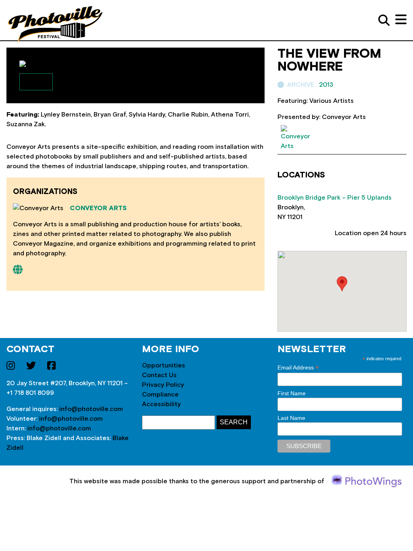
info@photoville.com (91, 409)
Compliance (160, 394)
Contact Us (159, 375)
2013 (326, 84)
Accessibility (161, 404)
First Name (291, 393)
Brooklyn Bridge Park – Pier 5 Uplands (334, 197)
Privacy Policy (163, 385)
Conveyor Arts (98, 208)
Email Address (298, 368)
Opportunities (163, 365)
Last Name (291, 418)
